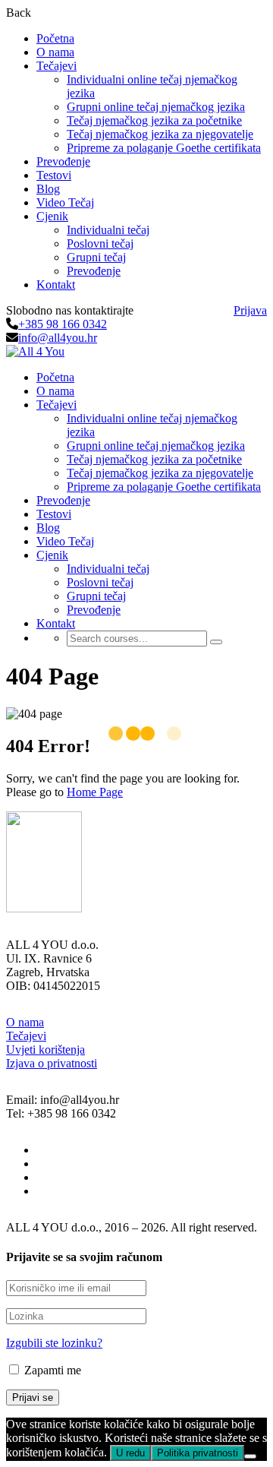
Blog (48, 188)
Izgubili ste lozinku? (54, 1342)
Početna (55, 38)
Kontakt (55, 284)
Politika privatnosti (197, 1453)
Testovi (53, 175)
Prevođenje (63, 161)
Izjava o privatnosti (51, 1063)
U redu (130, 1453)
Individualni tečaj (108, 229)
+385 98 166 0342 (62, 324)
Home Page (95, 792)
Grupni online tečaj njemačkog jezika (156, 106)
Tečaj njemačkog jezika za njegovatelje (160, 134)
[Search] (216, 642)
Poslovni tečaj (100, 243)
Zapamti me (51, 1370)
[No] (250, 1456)
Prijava (250, 310)
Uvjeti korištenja (45, 1049)
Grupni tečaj (96, 257)
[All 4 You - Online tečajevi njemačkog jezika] (35, 351)
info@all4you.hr (57, 337)
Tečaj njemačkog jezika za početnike (154, 120)
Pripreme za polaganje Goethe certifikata (164, 147)
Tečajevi (26, 1035)
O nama (55, 52)
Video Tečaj (65, 202)
